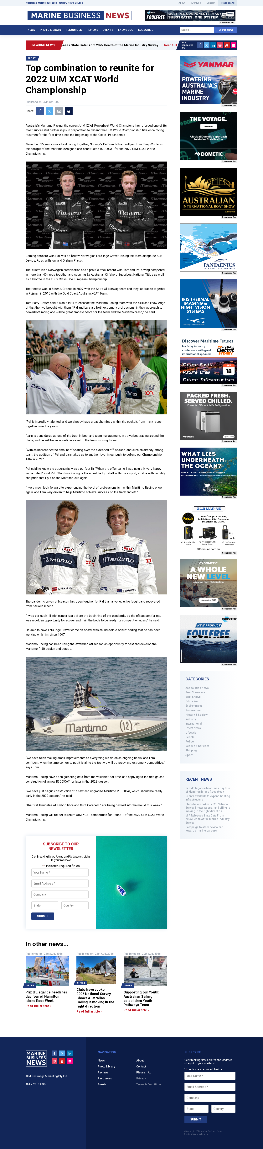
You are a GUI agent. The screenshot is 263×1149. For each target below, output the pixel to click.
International (193, 723)
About (181, 3)
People (189, 737)
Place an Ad (228, 3)
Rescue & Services (197, 745)
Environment (193, 705)
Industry (190, 719)
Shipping (191, 750)
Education (191, 701)
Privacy (141, 1078)
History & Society (196, 714)
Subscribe (145, 29)
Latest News (193, 728)
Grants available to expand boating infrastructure (207, 798)
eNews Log (125, 29)
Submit (42, 916)
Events (108, 29)
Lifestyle (190, 732)
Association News (197, 687)
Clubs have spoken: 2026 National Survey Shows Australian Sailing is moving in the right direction (207, 808)
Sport (189, 755)
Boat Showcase (195, 692)
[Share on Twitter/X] (49, 111)
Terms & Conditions (149, 1084)
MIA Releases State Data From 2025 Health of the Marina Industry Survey (207, 819)
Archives (196, 3)
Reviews (92, 29)
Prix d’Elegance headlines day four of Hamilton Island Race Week (207, 790)
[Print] (69, 111)
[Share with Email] (59, 111)
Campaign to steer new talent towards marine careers (203, 829)
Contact (211, 3)
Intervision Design (199, 1134)
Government (193, 710)
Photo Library (50, 29)
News (31, 29)
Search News (226, 30)
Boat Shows (193, 696)
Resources (74, 29)
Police (189, 741)
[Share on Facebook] (40, 111)
